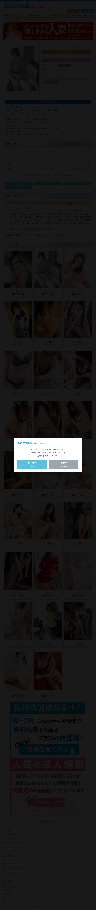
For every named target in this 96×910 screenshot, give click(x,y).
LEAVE (64, 464)
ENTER (32, 464)
